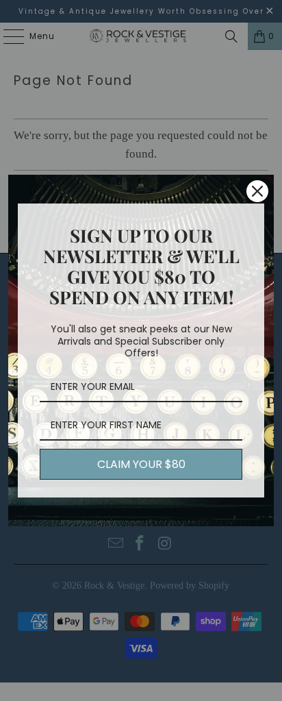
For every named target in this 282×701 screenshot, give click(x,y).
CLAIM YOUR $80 (141, 464)
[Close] (257, 191)
